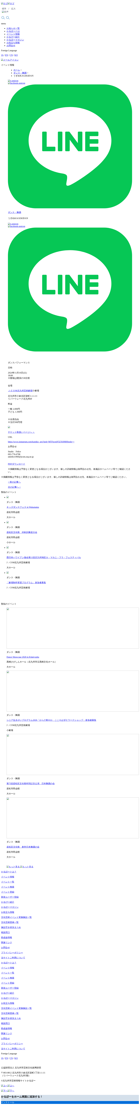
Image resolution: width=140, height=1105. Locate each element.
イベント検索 (7, 887)
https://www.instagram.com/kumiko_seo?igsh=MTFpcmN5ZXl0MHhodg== (41, 442)
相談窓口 (5, 932)
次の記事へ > (14, 487)
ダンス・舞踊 (14, 212)
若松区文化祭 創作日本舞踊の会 (23, 847)
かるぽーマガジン (15, 40)
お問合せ (11, 45)
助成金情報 (6, 937)
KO (16, 55)
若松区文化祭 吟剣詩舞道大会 (22, 532)
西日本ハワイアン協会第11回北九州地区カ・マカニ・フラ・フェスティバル (44, 557)
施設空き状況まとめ (11, 927)
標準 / (5, 9)
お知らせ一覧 (13, 28)
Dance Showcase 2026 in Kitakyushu (23, 657)
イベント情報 (13, 34)
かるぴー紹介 (13, 37)
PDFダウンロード (16, 464)
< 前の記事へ (14, 482)
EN (6, 55)
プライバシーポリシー (12, 952)
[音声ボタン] (5, 12)
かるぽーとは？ (8, 872)
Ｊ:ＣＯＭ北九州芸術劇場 (20, 390)
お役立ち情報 (13, 43)
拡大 (13, 9)
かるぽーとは (13, 31)
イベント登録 (7, 892)
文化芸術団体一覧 (10, 922)
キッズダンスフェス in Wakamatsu (23, 507)
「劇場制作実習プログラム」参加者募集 (26, 582)
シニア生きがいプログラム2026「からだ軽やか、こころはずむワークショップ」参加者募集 (51, 720)
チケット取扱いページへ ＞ (21, 432)
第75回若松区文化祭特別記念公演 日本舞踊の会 (31, 783)
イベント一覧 (7, 882)
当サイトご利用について (13, 958)
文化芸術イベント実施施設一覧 (16, 917)
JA (2, 55)
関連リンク (6, 942)
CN (11, 55)
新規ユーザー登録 (10, 897)
